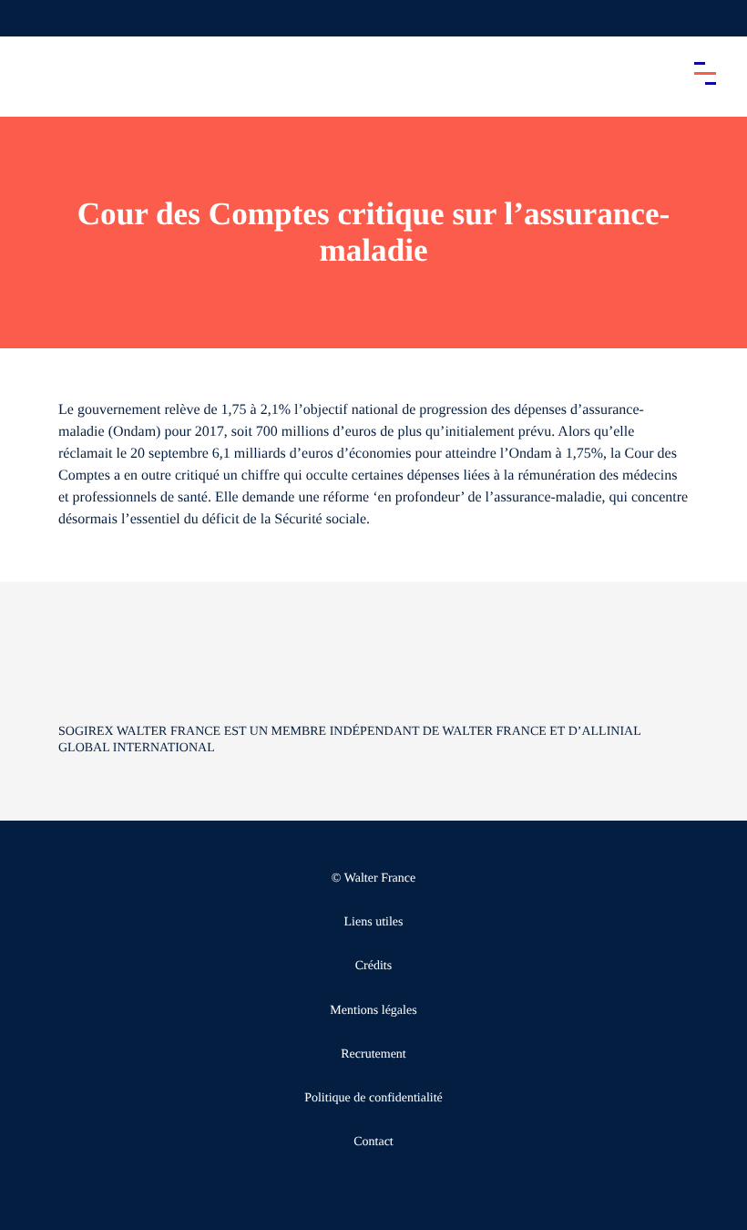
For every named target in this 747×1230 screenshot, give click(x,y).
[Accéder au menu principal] (705, 73)
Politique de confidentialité (373, 1098)
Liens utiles (374, 922)
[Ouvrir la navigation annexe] (29, 18)
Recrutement (373, 1054)
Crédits (373, 966)
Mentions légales (373, 1011)
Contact (373, 1142)
